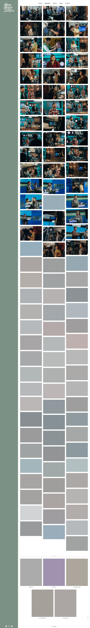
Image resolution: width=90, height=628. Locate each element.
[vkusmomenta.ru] (9, 7)
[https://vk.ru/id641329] (6, 626)
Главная (40, 3)
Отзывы (61, 3)
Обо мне (55, 3)
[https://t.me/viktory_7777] (11, 626)
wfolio (55, 626)
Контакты (67, 3)
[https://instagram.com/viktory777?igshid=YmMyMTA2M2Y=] (9, 626)
